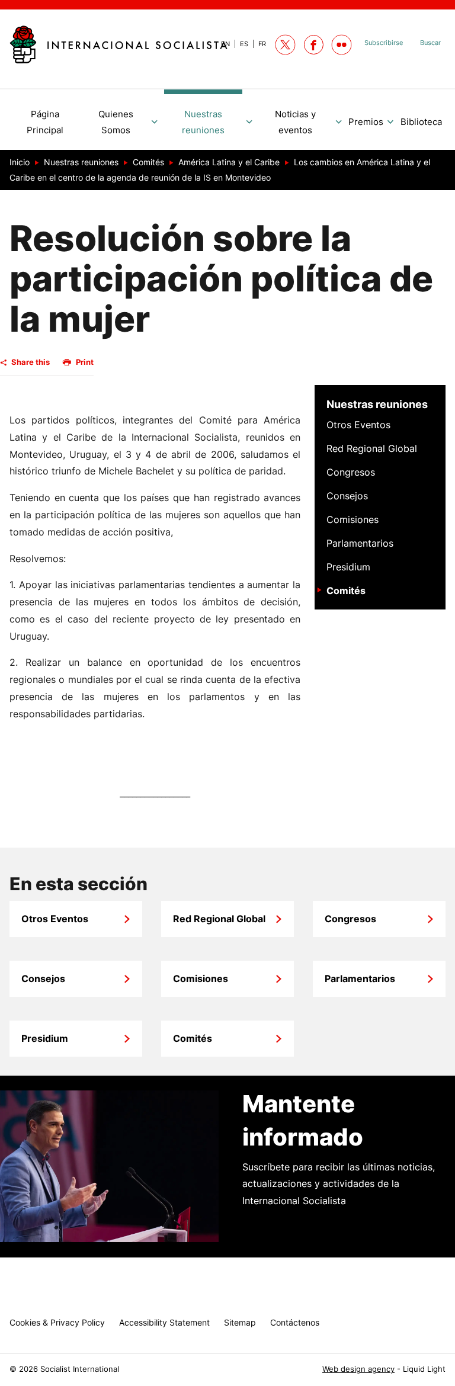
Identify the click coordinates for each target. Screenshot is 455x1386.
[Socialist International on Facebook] (313, 44)
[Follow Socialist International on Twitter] (285, 44)
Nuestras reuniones (377, 404)
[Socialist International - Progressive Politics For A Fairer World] (118, 44)
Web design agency (358, 1369)
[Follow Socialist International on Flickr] (341, 44)
